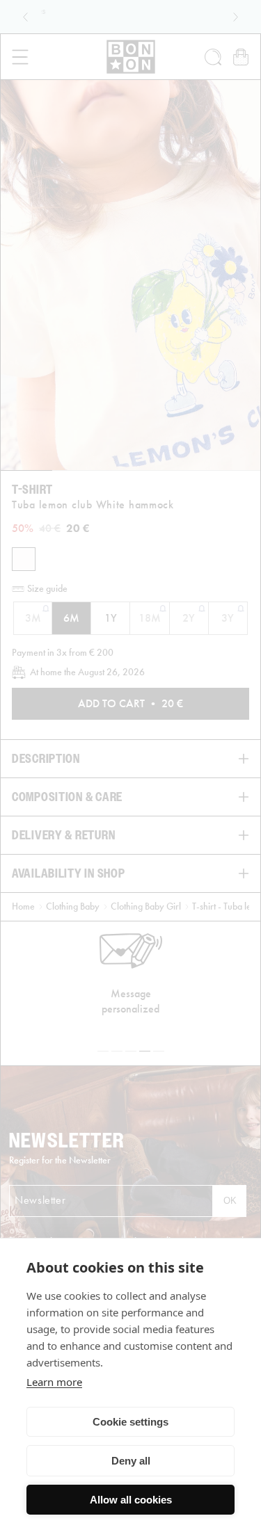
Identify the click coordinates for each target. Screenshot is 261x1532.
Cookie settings (130, 1422)
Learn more (54, 1382)
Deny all (130, 1461)
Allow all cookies (131, 1500)
